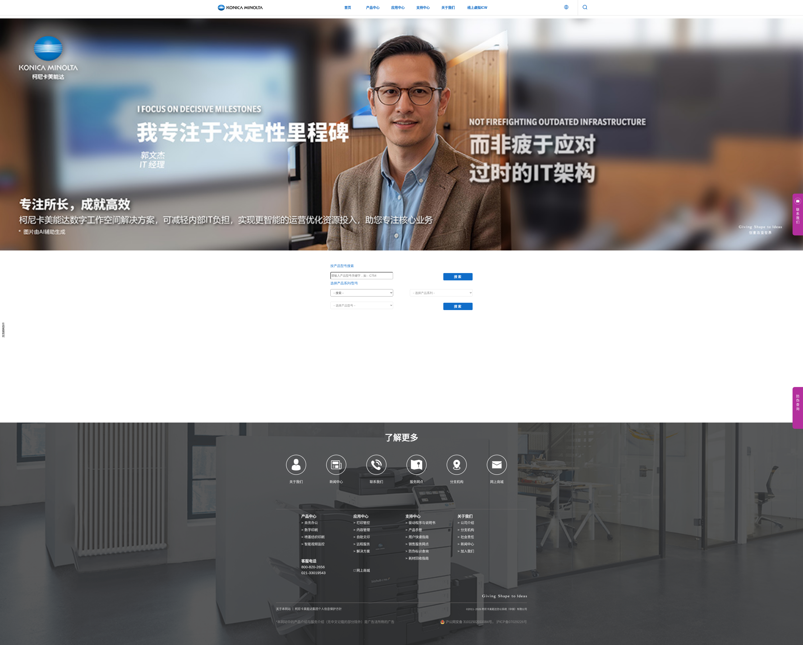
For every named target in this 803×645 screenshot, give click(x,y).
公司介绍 (467, 523)
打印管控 (363, 523)
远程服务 (363, 544)
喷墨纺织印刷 (314, 537)
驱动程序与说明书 (422, 523)
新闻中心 (467, 544)
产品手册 (415, 530)
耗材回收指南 (419, 558)
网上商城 (363, 570)
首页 (347, 7)
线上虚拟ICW (477, 7)
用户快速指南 (419, 537)
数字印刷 (311, 530)
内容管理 (363, 530)
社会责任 (467, 537)
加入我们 (467, 551)
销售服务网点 (419, 544)
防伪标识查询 (419, 551)
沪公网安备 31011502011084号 (469, 622)
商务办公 (311, 523)
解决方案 (363, 551)
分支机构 (467, 530)
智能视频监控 (314, 544)
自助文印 (363, 537)
